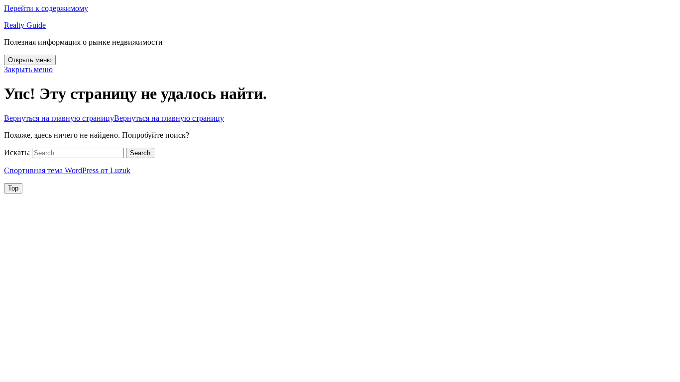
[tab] (30, 60)
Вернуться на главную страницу (114, 118)
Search (140, 153)
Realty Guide (25, 25)
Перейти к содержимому (46, 8)
